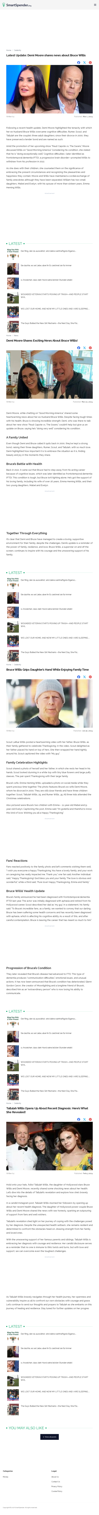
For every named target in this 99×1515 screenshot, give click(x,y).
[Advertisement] (49, 28)
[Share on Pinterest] (90, 62)
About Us (55, 1477)
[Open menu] (95, 4)
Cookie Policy (56, 1491)
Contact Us (55, 1482)
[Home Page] (16, 5)
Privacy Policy (56, 1486)
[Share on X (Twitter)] (84, 62)
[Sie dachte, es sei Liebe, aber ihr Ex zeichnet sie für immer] (13, 269)
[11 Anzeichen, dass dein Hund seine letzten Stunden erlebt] (13, 283)
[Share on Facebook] (78, 62)
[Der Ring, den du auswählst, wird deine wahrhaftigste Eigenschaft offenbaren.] (13, 254)
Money (5, 1477)
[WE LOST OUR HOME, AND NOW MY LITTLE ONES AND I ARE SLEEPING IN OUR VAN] (13, 312)
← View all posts (49, 1437)
